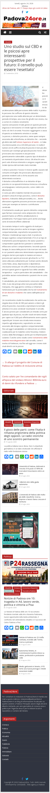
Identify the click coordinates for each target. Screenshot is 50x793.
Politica (27, 425)
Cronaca (17, 588)
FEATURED (18, 425)
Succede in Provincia (12, 594)
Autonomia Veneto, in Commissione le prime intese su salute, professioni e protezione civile (31, 654)
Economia (6, 732)
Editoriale (8, 425)
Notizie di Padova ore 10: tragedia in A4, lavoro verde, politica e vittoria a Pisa (22, 601)
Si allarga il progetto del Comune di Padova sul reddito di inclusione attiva (22, 364)
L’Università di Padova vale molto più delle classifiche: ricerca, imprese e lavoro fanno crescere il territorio (32, 498)
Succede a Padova (29, 591)
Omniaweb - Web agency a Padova (31, 784)
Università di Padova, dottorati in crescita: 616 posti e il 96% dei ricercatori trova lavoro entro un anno (32, 470)
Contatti (5, 759)
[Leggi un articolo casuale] (45, 32)
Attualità (8, 42)
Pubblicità (6, 744)
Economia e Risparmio (31, 422)
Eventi (4, 740)
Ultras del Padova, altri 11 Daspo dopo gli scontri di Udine (24, 9)
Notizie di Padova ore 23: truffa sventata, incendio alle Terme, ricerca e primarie (31, 639)
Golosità (5, 755)
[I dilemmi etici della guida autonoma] (10, 481)
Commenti (17, 422)
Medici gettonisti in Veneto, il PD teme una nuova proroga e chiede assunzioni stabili (32, 668)
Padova (5, 748)
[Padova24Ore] (5, 32)
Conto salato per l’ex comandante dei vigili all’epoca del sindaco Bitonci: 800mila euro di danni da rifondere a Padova (24, 380)
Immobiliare (7, 752)
